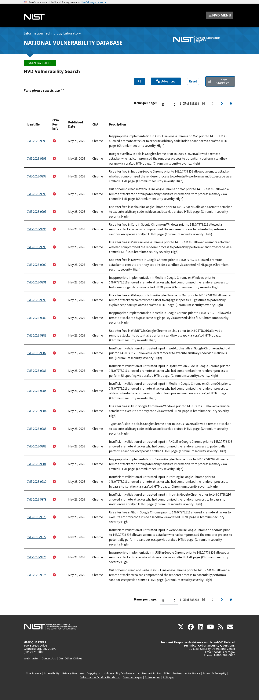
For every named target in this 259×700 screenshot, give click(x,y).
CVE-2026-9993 (36, 247)
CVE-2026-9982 (36, 446)
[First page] (203, 104)
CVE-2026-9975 (36, 575)
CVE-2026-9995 (36, 212)
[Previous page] (212, 104)
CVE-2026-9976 (36, 557)
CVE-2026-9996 (36, 194)
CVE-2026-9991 (36, 282)
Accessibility (51, 673)
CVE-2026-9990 (36, 300)
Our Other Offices (70, 658)
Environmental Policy (186, 673)
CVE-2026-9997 (36, 176)
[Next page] (222, 104)
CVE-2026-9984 (36, 411)
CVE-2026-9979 (36, 499)
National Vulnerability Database (73, 42)
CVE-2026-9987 (36, 353)
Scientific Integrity (214, 673)
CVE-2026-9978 (36, 517)
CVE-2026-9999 (36, 141)
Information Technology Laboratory (52, 33)
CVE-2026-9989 (36, 318)
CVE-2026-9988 (36, 335)
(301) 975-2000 (34, 652)
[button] (219, 15)
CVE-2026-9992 (36, 265)
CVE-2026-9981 (36, 464)
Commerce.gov (132, 677)
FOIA (167, 673)
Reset (193, 81)
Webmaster (31, 658)
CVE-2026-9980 (36, 481)
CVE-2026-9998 (36, 158)
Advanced (168, 81)
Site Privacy (33, 673)
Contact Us (49, 658)
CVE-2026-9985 (36, 391)
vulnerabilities (39, 63)
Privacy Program (73, 673)
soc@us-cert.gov (224, 652)
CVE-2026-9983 (36, 429)
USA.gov (168, 677)
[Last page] (231, 104)
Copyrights (94, 673)
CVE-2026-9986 (36, 371)
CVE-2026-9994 (36, 229)
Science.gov (152, 677)
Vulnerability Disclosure (119, 673)
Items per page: (145, 103)
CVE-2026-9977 (36, 537)
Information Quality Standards (100, 677)
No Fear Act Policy (149, 673)
